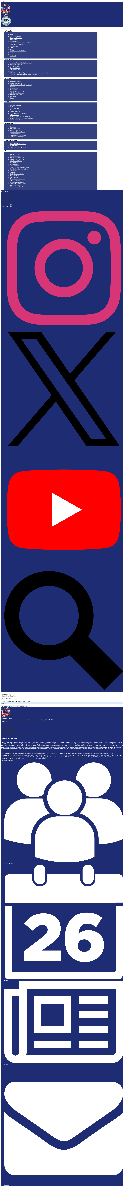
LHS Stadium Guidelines (17, 93)
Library (12, 71)
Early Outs (13, 172)
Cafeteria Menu (14, 166)
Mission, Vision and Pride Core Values (21, 43)
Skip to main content (7, 3)
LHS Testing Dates (15, 69)
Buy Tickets (13, 90)
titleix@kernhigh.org (57, 755)
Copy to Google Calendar (8, 701)
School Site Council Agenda (18, 183)
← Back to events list (8, 706)
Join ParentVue (14, 175)
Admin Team (13, 39)
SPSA (11, 52)
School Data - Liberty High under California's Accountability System (29, 73)
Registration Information (17, 182)
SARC (12, 49)
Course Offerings (15, 133)
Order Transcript (14, 177)
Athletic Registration (16, 83)
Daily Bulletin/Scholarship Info (19, 169)
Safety (11, 47)
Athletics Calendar (15, 81)
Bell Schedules (14, 162)
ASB (11, 106)
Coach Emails (14, 88)
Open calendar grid (21, 706)
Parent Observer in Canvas (17, 179)
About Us (12, 34)
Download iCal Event (24, 701)
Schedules (13, 96)
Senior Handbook (15, 111)
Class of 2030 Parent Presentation (19, 167)
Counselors (13, 127)
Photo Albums (14, 46)
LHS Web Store (14, 115)
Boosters (12, 86)
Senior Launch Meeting (16, 120)
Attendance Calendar (16, 161)
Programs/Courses (15, 68)
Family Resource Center (17, 174)
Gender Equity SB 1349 (17, 91)
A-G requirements (15, 128)
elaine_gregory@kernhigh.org (78, 757)
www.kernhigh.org (30, 758)
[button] (8, 31)
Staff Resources (14, 154)
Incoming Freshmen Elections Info (20, 116)
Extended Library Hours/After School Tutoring (23, 74)
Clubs (11, 110)
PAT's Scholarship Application (18, 113)
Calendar (3, 703)
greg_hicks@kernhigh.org (11, 757)
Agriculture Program (16, 64)
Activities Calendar (15, 105)
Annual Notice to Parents (17, 159)
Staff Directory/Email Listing (18, 51)
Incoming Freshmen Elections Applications (22, 118)
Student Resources (15, 156)
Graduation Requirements (17, 136)
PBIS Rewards (14, 145)
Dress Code (13, 170)
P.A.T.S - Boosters (15, 180)
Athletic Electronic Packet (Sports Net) (21, 85)
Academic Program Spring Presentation (21, 63)
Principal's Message (15, 36)
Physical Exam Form (16, 94)
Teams (12, 98)
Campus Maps (14, 41)
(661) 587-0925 (36, 720)
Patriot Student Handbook (17, 44)
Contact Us (13, 56)
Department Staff (15, 66)
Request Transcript (15, 130)
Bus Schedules (14, 164)
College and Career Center (17, 132)
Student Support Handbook (18, 187)
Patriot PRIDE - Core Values (18, 144)
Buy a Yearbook (14, 108)
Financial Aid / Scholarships (18, 135)
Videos (12, 54)
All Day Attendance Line (17, 157)
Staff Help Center (15, 185)
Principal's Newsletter (16, 38)
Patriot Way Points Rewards (18, 147)
